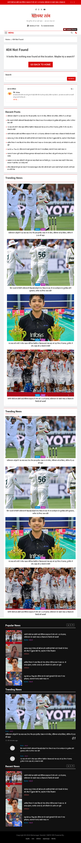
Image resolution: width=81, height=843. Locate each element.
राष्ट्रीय (28, 839)
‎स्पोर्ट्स (43, 229)
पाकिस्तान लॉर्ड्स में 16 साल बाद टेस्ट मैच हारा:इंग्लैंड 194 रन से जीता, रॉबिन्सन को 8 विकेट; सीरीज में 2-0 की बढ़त (35, 2)
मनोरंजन (26, 640)
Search (8, 75)
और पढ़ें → (16, 99)
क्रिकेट (37, 229)
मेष (71, 89)
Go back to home (40, 64)
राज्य (28, 682)
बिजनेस (53, 839)
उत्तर (25, 682)
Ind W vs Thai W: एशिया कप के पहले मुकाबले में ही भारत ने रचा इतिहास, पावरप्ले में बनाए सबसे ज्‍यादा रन (36, 149)
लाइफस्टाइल (46, 839)
